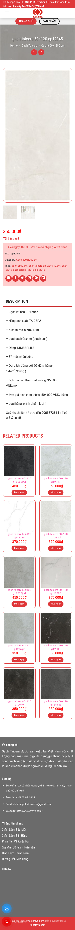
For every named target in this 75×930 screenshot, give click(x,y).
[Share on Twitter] (22, 278)
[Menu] (7, 13)
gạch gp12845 (20, 265)
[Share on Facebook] (15, 278)
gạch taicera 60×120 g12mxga (56, 703)
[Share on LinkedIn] (43, 278)
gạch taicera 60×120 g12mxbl (56, 535)
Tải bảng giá (11, 238)
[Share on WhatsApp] (8, 278)
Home (14, 45)
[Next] (65, 135)
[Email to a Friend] (29, 278)
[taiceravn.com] (37, 13)
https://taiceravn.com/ (30, 810)
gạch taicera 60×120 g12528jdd (19, 591)
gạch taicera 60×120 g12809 (56, 647)
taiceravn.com (36, 920)
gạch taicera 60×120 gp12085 (19, 535)
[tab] (37, 301)
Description (17, 301)
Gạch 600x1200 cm (53, 45)
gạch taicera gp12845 (41, 265)
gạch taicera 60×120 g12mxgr (19, 647)
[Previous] (9, 135)
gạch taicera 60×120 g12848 (56, 480)
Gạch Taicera (30, 45)
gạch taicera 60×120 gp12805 (56, 591)
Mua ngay (19, 492)
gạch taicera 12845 (23, 269)
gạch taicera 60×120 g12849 (19, 703)
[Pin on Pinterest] (36, 278)
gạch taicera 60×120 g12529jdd (19, 480)
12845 (57, 265)
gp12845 (40, 269)
